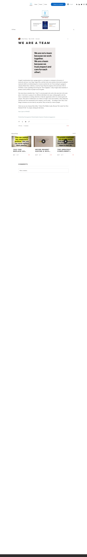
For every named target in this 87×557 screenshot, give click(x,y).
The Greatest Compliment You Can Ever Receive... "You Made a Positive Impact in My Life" (65, 150)
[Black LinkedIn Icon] (79, 4)
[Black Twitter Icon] (81, 4)
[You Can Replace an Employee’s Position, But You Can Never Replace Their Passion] (21, 141)
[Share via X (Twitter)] (22, 121)
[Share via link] (29, 121)
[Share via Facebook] (19, 121)
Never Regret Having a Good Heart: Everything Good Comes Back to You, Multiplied (42, 150)
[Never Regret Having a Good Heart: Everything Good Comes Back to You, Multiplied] (43, 141)
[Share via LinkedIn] (25, 121)
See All (74, 133)
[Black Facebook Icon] (84, 4)
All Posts (13, 29)
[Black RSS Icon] (77, 4)
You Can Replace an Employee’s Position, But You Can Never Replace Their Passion (20, 150)
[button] (73, 29)
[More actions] (68, 39)
